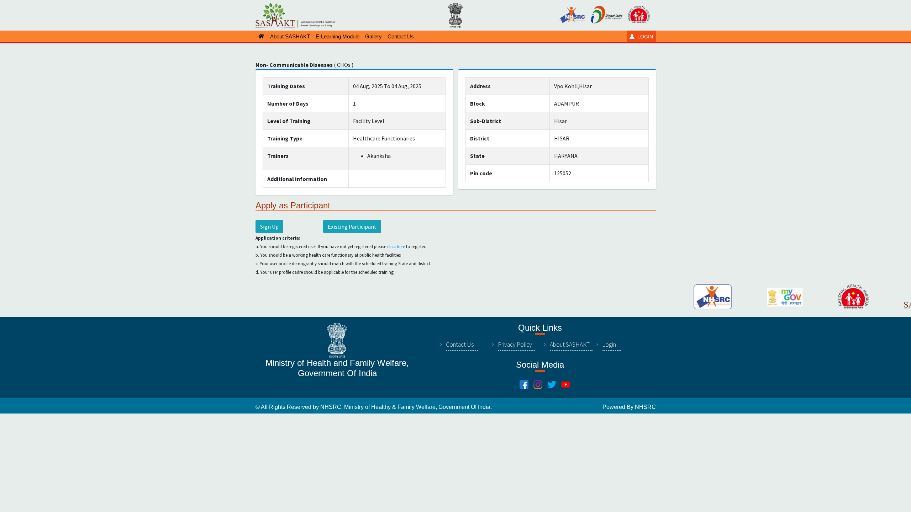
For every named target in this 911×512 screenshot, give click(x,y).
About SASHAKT (570, 344)
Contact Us (460, 344)
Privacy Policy (515, 344)
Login (609, 344)
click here (396, 247)
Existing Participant (352, 226)
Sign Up (269, 226)
